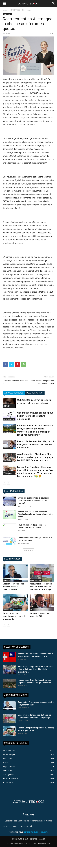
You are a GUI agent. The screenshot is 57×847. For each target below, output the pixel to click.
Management (27, 10)
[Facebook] (5, 364)
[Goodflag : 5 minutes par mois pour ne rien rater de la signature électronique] (9, 415)
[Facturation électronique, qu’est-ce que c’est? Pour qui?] (9, 541)
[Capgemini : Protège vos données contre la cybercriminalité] (15, 573)
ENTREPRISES (15, 10)
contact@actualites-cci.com (36, 832)
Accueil (5, 10)
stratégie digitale (6, 405)
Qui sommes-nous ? (10, 826)
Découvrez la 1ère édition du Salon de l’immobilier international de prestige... (41, 587)
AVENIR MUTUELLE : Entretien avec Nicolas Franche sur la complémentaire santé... (35, 514)
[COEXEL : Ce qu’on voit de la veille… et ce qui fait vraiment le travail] (9, 403)
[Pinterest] (17, 364)
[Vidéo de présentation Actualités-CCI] (42, 602)
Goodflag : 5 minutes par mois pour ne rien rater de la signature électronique (35, 415)
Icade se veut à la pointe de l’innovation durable (42, 382)
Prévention (7, 461)
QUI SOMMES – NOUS (20, 839)
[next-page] (8, 483)
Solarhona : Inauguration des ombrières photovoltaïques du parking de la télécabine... (35, 669)
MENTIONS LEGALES (37, 839)
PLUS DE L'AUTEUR (35, 393)
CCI (31, 610)
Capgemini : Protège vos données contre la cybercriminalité (13, 587)
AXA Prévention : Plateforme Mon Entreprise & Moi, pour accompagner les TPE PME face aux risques (35, 457)
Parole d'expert (8, 419)
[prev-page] (4, 483)
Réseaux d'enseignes (7, 472)
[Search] (53, 3)
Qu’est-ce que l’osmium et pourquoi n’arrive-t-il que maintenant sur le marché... (33, 500)
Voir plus (27, 550)
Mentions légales (27, 826)
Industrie (6, 580)
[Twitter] (11, 364)
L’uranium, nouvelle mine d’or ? (15, 382)
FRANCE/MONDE (35, 580)
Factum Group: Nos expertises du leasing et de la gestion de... (14, 616)
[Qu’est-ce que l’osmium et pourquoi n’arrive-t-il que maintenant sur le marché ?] (9, 501)
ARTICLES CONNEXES (13, 393)
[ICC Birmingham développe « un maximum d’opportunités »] (9, 528)
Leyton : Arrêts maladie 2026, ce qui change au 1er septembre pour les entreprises (35, 444)
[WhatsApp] (23, 364)
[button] (4, 3)
